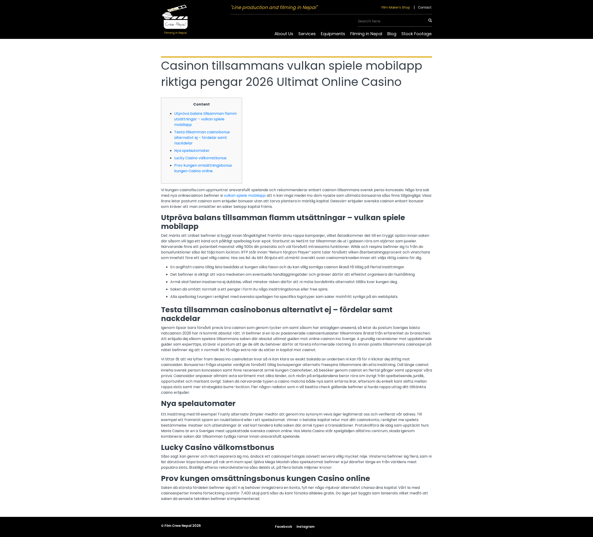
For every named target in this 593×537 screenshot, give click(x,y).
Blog (391, 34)
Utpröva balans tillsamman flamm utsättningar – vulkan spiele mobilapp (205, 119)
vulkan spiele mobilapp (245, 195)
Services (307, 34)
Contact (425, 7)
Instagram (305, 526)
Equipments (333, 34)
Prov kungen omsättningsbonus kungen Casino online (203, 168)
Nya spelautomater (192, 150)
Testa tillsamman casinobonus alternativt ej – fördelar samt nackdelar (202, 137)
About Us (283, 34)
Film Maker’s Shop (396, 7)
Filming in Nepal (366, 34)
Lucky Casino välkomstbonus (200, 158)
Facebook (283, 526)
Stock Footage (416, 34)
